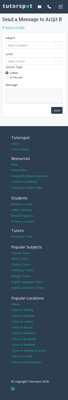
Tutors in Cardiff (21, 356)
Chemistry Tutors (22, 270)
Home (15, 143)
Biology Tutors (21, 276)
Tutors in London (22, 321)
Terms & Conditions (24, 181)
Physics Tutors (21, 264)
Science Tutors (21, 253)
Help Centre (19, 170)
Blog (14, 164)
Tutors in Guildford (23, 333)
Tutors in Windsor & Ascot (28, 350)
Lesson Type (13, 67)
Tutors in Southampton (26, 362)
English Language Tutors (27, 282)
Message (11, 85)
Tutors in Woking (22, 310)
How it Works (20, 149)
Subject (10, 38)
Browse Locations (23, 221)
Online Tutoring (21, 210)
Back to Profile (15, 27)
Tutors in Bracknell (23, 339)
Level (8, 54)
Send (57, 110)
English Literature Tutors (27, 287)
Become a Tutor (21, 236)
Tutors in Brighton (23, 316)
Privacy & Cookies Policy (27, 187)
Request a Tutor (22, 204)
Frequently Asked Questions (29, 176)
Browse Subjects (22, 215)
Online (14, 73)
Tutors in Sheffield (23, 344)
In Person (16, 77)
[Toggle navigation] (61, 6)
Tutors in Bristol (21, 327)
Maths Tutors (20, 258)
